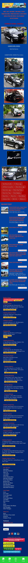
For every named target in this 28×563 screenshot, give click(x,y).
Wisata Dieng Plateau (17, 190)
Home (4, 11)
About (4, 513)
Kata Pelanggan (20, 16)
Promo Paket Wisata (7, 480)
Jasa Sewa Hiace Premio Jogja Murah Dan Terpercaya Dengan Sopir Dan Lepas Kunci (17, 254)
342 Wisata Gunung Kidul (7, 187)
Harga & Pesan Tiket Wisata (10, 16)
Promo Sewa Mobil (7, 495)
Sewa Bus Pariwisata (8, 470)
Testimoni (6, 521)
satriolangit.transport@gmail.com (12, 551)
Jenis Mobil (12, 11)
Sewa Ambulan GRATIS (8, 486)
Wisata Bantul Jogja (6, 190)
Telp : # (18, 549)
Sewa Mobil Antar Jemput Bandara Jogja (16, 245)
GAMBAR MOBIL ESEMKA (14, 46)
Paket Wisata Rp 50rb (7, 184)
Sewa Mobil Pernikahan (8, 487)
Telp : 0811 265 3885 (9, 546)
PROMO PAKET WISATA (15, 14)
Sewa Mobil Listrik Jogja (15, 227)
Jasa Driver (5, 475)
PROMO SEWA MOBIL (6, 14)
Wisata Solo (13, 196)
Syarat (22, 11)
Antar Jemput (23, 14)
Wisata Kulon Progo (6, 193)
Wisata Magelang (16, 193)
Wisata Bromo (5, 196)
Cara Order (5, 496)
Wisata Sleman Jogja (20, 187)
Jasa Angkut (6, 474)
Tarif (7, 11)
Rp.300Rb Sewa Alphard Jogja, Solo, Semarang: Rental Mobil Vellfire (17, 281)
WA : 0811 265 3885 (9, 549)
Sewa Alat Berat (6, 484)
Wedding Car (22, 199)
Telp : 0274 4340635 (9, 543)
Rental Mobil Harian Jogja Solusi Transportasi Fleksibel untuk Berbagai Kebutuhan (18, 209)
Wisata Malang (22, 196)
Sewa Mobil (5, 469)
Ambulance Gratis (6, 199)
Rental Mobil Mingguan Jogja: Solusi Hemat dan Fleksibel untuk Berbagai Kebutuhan (17, 219)
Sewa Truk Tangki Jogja (15, 262)
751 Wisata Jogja (17, 184)
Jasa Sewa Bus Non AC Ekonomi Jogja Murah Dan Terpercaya (16, 236)
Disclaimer (5, 516)
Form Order (18, 11)
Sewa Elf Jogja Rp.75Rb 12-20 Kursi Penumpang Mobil (17, 270)
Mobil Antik (14, 199)
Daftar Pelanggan (14, 18)
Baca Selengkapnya (22, 215)
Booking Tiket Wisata (8, 483)
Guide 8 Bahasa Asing (8, 477)
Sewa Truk (5, 472)
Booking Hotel (6, 481)
